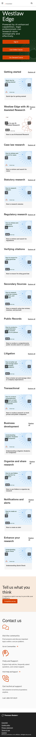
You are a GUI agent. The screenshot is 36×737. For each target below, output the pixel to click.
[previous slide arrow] (6, 84)
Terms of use (6, 730)
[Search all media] (31, 3)
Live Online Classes (16, 50)
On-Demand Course (16, 57)
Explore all (31, 72)
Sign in (16, 42)
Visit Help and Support (10, 672)
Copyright (5, 723)
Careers (4, 733)
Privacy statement (7, 728)
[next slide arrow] (29, 84)
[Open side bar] (2, 3)
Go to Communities (9, 646)
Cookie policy (6, 725)
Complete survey (10, 601)
